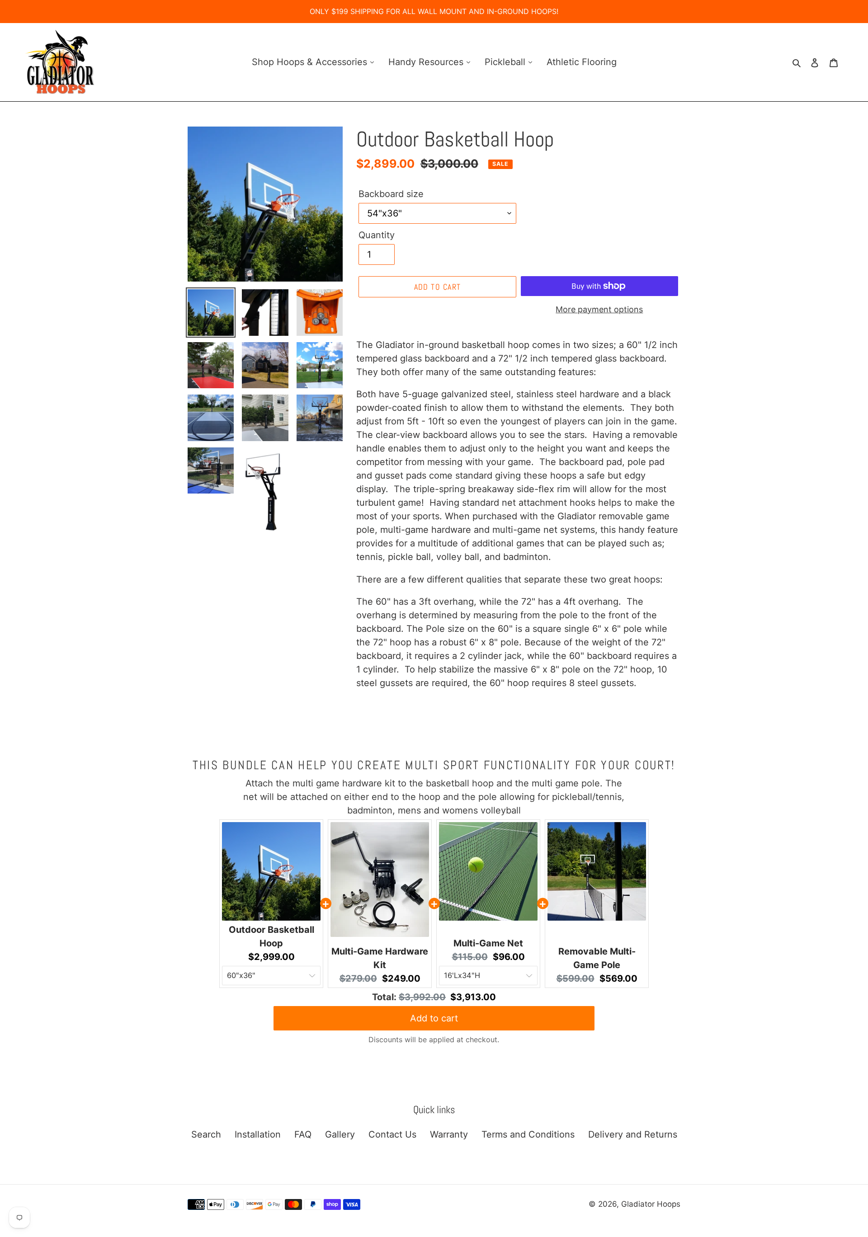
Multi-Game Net (488, 943)
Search (206, 1134)
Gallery (340, 1134)
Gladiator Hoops (650, 1204)
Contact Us (392, 1134)
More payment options (599, 309)
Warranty (449, 1134)
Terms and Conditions (528, 1134)
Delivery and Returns (632, 1134)
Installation (258, 1134)
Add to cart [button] (434, 1018)
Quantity (377, 235)
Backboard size (391, 193)
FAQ (302, 1134)
